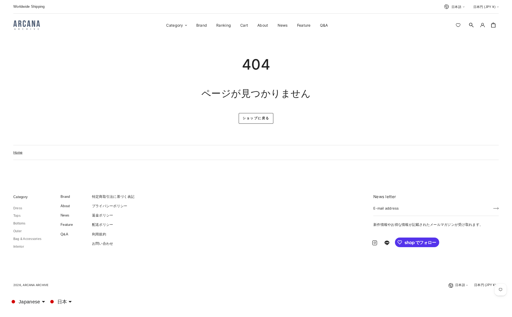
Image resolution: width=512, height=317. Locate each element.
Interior (18, 246)
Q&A (64, 234)
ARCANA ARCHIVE (36, 285)
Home (17, 152)
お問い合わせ (102, 244)
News (65, 215)
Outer (17, 231)
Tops (17, 216)
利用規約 (99, 234)
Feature (67, 225)
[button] (471, 25)
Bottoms (19, 223)
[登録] (496, 206)
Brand (65, 197)
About (65, 206)
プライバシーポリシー (109, 206)
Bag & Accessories (27, 239)
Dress (17, 208)
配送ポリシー (102, 225)
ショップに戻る (256, 118)
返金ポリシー (102, 215)
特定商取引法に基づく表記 (113, 197)
